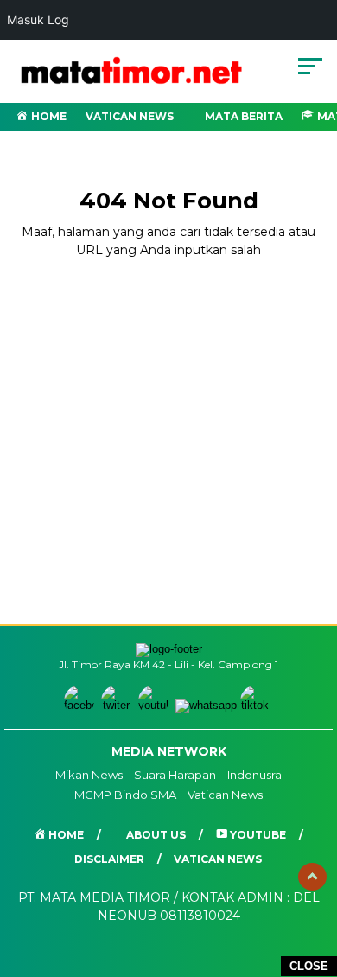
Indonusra (254, 775)
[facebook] (81, 705)
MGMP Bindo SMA (125, 794)
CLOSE (308, 966)
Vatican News (130, 116)
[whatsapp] (206, 705)
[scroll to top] (312, 876)
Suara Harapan (175, 775)
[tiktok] (257, 705)
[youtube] (155, 705)
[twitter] (118, 705)
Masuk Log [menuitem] (38, 19)
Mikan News (89, 775)
